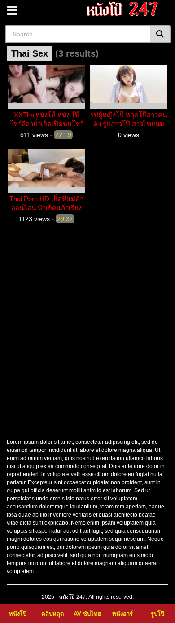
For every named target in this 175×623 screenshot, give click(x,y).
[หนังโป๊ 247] (123, 9)
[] (160, 34)
